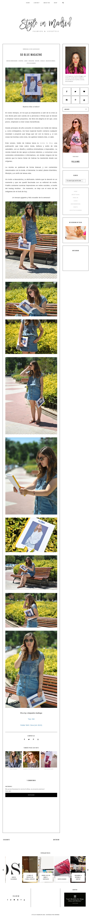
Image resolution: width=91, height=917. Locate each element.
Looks (26, 60)
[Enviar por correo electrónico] (38, 739)
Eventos (21, 60)
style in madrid (31, 63)
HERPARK (57, 914)
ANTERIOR (56, 840)
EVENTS (75, 207)
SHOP (55, 2)
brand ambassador (12, 60)
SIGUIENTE (6, 840)
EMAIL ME (75, 197)
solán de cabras (50, 60)
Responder (31, 795)
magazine (31, 60)
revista (37, 60)
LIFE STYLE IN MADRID (76, 210)
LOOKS (75, 200)
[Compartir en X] (29, 739)
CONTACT (37, 2)
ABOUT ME (47, 2)
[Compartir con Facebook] (24, 739)
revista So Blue (46, 143)
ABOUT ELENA (75, 194)
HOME (28, 2)
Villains (76, 161)
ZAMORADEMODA (75, 203)
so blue (43, 60)
